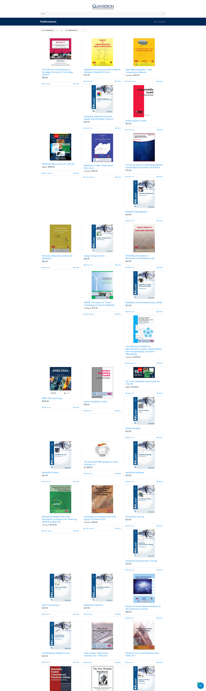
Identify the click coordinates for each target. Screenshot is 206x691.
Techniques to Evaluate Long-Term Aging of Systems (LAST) (100, 517)
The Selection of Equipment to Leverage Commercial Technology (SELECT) (57, 72)
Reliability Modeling (135, 472)
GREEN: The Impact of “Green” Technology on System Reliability (99, 303)
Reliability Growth (50, 472)
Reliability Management (136, 211)
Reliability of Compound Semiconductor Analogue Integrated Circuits (102, 70)
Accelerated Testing (135, 516)
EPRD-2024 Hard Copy (52, 398)
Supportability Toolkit (136, 120)
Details (77, 84)
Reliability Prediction (93, 605)
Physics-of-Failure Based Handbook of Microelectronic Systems (143, 607)
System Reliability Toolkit (95, 401)
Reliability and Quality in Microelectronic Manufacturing (140, 257)
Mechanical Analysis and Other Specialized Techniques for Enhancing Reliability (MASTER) (59, 519)
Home (155, 22)
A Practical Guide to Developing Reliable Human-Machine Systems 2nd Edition (144, 166)
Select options (131, 81)
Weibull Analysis (133, 428)
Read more (89, 411)
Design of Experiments (94, 255)
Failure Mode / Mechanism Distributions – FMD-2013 (96, 654)
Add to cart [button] (47, 84)
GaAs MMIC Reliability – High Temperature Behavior (139, 70)
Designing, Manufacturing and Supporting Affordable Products (99, 117)
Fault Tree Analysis (50, 605)
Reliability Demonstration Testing (141, 561)
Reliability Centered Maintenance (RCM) (144, 302)
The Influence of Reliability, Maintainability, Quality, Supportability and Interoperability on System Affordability (144, 350)
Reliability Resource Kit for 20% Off (58, 164)
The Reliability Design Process (56, 653)
